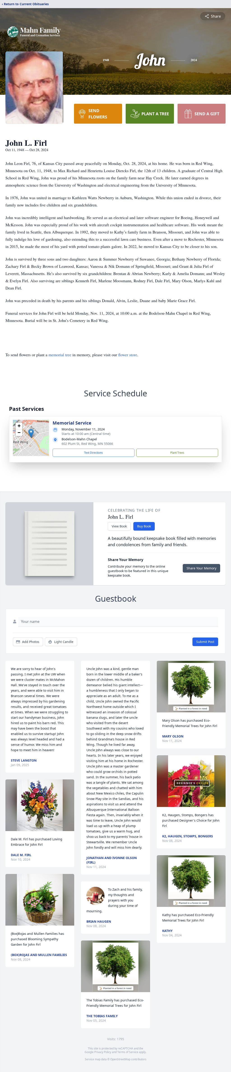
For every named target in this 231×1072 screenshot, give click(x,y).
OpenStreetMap (120, 1059)
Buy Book (144, 526)
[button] (31, 433)
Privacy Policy (102, 1052)
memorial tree (60, 354)
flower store (127, 354)
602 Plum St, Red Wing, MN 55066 (87, 443)
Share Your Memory (201, 568)
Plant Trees (177, 453)
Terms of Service (127, 1052)
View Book (119, 526)
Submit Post (205, 642)
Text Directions (93, 453)
